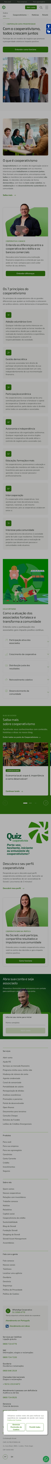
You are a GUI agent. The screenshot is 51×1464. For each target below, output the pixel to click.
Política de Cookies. (14, 1420)
